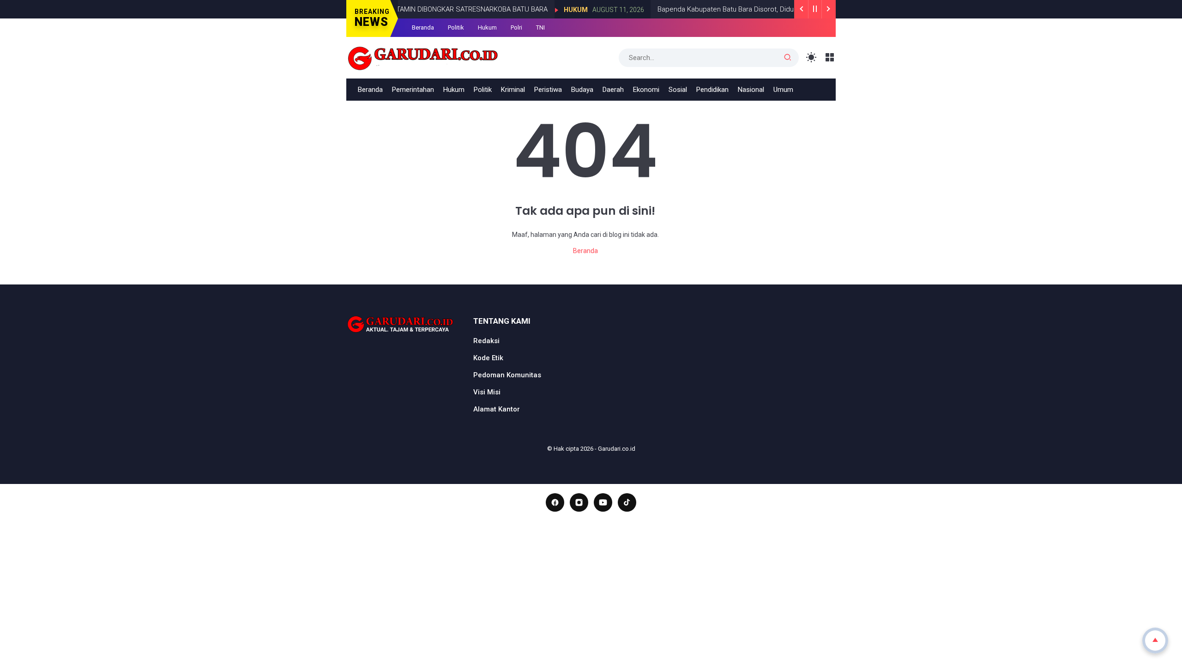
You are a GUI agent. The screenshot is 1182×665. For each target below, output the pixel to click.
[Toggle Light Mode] (811, 57)
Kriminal (513, 89)
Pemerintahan (413, 89)
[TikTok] (627, 502)
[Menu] (830, 57)
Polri (516, 27)
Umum (783, 89)
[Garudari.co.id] (423, 56)
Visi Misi (487, 392)
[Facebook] (555, 502)
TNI (540, 27)
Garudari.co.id (616, 448)
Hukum (563, 9)
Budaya (582, 89)
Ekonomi (646, 89)
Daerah (613, 89)
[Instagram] (579, 502)
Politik (456, 27)
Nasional (751, 89)
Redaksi (486, 341)
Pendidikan (712, 89)
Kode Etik (488, 358)
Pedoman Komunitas (507, 375)
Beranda (423, 27)
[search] (788, 57)
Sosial (678, 89)
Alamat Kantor (496, 409)
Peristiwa (548, 89)
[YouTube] (603, 502)
